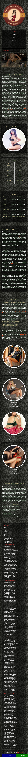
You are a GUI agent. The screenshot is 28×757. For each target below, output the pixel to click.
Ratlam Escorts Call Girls (9, 735)
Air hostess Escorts (8, 537)
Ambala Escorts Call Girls (9, 726)
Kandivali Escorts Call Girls (9, 593)
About (14, 34)
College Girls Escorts (8, 538)
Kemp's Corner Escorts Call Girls (11, 569)
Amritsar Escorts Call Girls (9, 685)
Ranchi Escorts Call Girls (9, 684)
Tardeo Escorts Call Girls (9, 573)
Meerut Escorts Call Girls (9, 696)
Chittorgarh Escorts (9, 88)
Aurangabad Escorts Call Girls (10, 745)
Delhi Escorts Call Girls (9, 656)
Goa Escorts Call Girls (8, 651)
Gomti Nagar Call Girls (9, 644)
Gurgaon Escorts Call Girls (9, 673)
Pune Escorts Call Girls (9, 655)
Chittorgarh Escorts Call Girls (10, 707)
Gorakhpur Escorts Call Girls (10, 725)
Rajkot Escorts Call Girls (9, 607)
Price (14, 37)
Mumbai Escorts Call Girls (9, 658)
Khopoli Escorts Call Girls (9, 596)
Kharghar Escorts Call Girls (10, 595)
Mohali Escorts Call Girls (9, 689)
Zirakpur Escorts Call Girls (9, 624)
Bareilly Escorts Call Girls (9, 631)
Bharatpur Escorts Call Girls (10, 614)
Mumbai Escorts (20, 752)
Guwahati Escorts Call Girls (10, 743)
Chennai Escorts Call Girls (9, 671)
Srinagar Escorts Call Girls (9, 627)
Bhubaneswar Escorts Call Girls (10, 744)
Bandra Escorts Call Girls (9, 546)
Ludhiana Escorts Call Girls (10, 686)
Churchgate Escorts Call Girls (10, 561)
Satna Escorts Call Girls (9, 733)
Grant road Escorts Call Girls (10, 590)
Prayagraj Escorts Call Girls (10, 737)
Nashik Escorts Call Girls (9, 667)
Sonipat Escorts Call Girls (9, 619)
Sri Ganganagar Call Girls (9, 615)
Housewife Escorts (14, 436)
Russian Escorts (14, 469)
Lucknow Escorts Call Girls (9, 740)
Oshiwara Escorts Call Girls (10, 600)
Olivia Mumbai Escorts (14, 372)
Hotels (14, 43)
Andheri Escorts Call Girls (9, 548)
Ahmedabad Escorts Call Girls (10, 682)
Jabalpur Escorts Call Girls (9, 713)
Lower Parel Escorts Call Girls (10, 558)
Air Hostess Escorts (14, 369)
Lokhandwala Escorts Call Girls (10, 553)
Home (14, 31)
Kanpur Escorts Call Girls (9, 640)
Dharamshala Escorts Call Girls (10, 646)
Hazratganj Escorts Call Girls (10, 639)
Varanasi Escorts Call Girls (9, 695)
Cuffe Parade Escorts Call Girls (10, 571)
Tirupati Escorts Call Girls (9, 705)
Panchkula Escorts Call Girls (10, 647)
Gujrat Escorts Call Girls (9, 714)
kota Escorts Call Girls (8, 611)
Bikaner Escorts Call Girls (9, 730)
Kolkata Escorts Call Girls (9, 669)
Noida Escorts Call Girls (9, 660)
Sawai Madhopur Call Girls (9, 618)
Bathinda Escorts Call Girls (9, 688)
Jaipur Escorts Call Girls (9, 659)
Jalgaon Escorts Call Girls (9, 622)
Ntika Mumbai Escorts (14, 406)
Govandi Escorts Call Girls (9, 589)
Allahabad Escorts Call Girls (10, 690)
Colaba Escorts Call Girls (9, 563)
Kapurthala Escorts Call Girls (10, 701)
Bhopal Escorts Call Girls (9, 666)
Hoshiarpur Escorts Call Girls (10, 698)
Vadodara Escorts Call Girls (10, 709)
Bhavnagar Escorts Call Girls (10, 641)
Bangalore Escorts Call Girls (10, 680)
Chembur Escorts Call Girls (10, 560)
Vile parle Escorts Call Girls (10, 603)
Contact (14, 47)
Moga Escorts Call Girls (9, 699)
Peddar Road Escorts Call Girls (10, 568)
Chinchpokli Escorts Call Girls (10, 584)
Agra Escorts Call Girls (9, 652)
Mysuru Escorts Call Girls (9, 634)
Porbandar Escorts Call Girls (10, 720)
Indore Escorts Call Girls (9, 662)
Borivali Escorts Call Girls (9, 582)
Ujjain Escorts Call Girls (9, 732)
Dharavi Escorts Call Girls (9, 585)
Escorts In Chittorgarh (16, 236)
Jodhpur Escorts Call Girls (9, 729)
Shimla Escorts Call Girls (9, 663)
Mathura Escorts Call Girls (9, 654)
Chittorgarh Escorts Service (17, 263)
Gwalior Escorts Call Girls (9, 715)
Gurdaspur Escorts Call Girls (10, 711)
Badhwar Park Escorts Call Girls (11, 572)
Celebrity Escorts (7, 541)
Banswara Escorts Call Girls (10, 633)
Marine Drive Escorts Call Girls (10, 565)
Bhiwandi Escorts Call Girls (9, 578)
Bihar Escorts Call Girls (9, 710)
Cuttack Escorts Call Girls (9, 747)
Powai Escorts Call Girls (9, 552)
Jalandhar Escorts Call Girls (10, 675)
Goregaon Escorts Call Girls (10, 554)
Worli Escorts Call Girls (9, 557)
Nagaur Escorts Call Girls (9, 620)
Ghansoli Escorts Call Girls (9, 588)
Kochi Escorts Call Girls (9, 739)
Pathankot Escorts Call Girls (10, 626)
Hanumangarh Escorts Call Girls (11, 616)
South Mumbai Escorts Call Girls (11, 550)
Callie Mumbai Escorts (14, 473)
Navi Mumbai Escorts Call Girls (10, 556)
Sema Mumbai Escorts (14, 439)
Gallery (14, 40)
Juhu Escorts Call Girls (9, 549)
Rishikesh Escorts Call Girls (10, 648)
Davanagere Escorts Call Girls (10, 722)
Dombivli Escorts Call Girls (9, 586)
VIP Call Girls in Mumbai (7, 499)
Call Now (9, 755)
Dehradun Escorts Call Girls (10, 674)
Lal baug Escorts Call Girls (9, 597)
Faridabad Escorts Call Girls (10, 677)
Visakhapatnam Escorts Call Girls (11, 706)
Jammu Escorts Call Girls (9, 629)
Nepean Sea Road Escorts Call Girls (12, 567)
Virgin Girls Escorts (8, 542)
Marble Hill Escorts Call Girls (10, 564)
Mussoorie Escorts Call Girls (10, 630)
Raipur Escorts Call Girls (9, 665)
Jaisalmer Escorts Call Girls (10, 612)
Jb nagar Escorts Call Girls (9, 592)
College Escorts (14, 402)
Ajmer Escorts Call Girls (9, 609)
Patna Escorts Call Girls (9, 724)
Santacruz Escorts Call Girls (10, 601)
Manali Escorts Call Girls (9, 650)
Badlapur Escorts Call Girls (9, 576)
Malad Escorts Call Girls (9, 599)
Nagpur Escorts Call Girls (9, 741)
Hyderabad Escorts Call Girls (10, 678)
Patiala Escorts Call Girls (9, 670)
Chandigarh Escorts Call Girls (10, 681)
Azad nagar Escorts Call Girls (10, 575)
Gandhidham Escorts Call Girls (10, 718)
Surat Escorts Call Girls (9, 736)
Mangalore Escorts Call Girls (10, 721)
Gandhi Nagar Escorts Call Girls (11, 643)
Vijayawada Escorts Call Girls (10, 703)
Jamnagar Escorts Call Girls (10, 608)
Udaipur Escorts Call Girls (9, 728)
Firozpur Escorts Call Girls (9, 702)
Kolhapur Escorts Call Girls (9, 623)
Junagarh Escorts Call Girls (10, 717)
